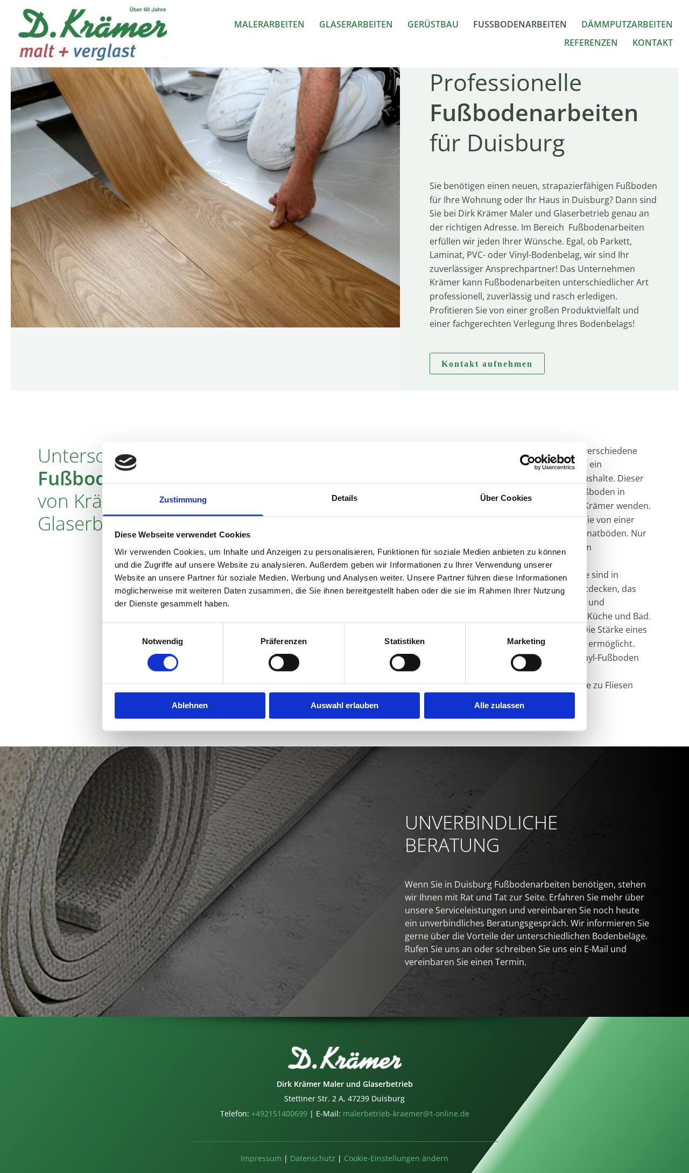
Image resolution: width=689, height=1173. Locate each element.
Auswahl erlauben (344, 705)
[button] (487, 363)
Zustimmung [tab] (183, 499)
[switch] (284, 663)
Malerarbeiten (269, 24)
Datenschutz (312, 1158)
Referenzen (591, 43)
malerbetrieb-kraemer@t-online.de (406, 1113)
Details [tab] (345, 497)
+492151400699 (278, 1113)
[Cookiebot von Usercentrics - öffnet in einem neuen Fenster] (528, 463)
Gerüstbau (433, 24)
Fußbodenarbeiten (520, 24)
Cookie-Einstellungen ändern (396, 1158)
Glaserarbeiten (356, 24)
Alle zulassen (499, 705)
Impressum (261, 1158)
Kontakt (652, 43)
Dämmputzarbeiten (627, 24)
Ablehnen (190, 705)
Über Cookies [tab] (506, 497)
